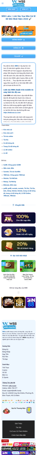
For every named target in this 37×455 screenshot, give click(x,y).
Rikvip (5, 181)
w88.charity (12, 386)
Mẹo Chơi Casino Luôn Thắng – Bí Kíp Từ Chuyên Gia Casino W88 (28, 277)
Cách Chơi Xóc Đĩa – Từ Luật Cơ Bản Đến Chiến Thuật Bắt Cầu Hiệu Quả (9, 277)
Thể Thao (5, 367)
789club (6, 196)
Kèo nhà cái (7, 129)
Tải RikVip (12, 181)
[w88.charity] (18, 3)
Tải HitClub (13, 178)
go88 (5, 188)
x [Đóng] (5, 441)
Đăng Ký (5, 349)
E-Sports (5, 377)
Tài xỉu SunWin (15, 171)
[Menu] (2, 3)
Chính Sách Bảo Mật (19, 435)
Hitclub (6, 178)
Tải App (5, 359)
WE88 (24, 337)
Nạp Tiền (5, 354)
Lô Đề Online (26, 193)
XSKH (14, 411)
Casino (4, 370)
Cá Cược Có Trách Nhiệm (18, 431)
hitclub (14, 191)
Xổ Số (4, 372)
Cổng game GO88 (14, 165)
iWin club (6, 168)
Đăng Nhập (6, 352)
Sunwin (6, 171)
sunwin (14, 188)
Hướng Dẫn (6, 346)
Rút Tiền (5, 356)
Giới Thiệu (18, 423)
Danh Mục (5, 364)
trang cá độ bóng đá (13, 193)
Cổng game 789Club (17, 175)
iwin (4, 191)
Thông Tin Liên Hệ (8, 383)
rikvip (9, 191)
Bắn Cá (4, 375)
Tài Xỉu (5, 140)
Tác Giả (18, 427)
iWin (12, 168)
